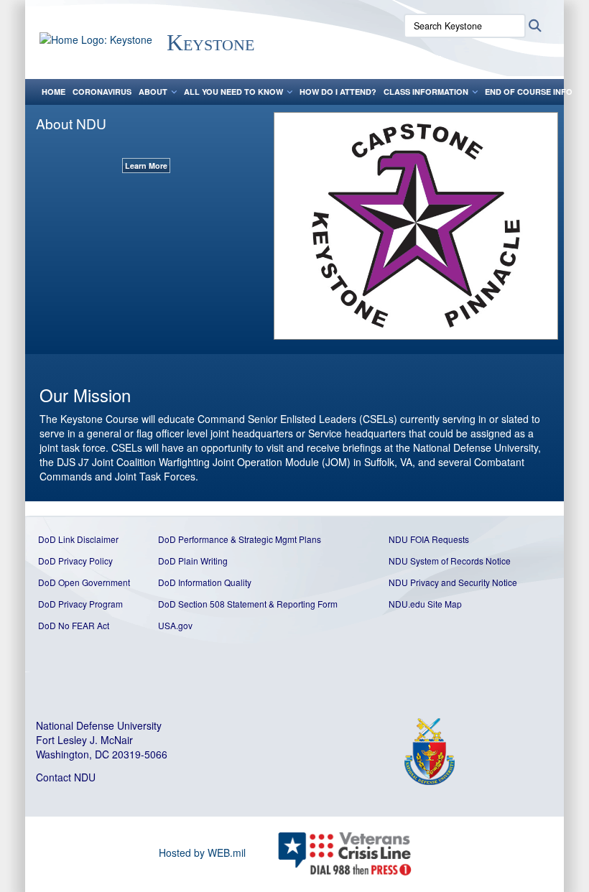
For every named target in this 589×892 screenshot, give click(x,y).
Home (53, 91)
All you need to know (233, 91)
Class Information (426, 91)
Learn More (146, 165)
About (153, 91)
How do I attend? (338, 91)
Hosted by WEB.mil (202, 852)
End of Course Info (528, 91)
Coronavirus (102, 91)
